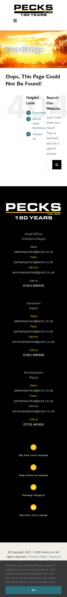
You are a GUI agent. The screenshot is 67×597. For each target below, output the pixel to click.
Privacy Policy (38, 556)
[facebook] (33, 447)
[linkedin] (33, 507)
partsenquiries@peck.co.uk (33, 262)
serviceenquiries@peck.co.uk (33, 272)
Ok (34, 590)
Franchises (39, 112)
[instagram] (33, 487)
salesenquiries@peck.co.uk (33, 252)
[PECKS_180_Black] (33, 5)
